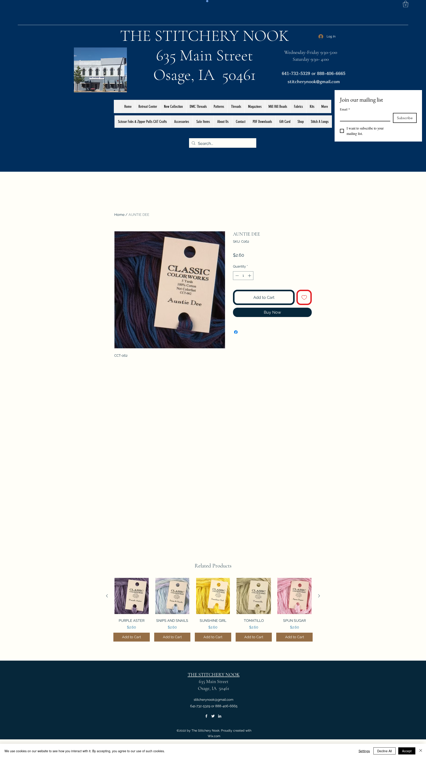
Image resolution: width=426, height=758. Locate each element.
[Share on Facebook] (236, 332)
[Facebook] (206, 716)
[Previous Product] (107, 596)
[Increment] (250, 276)
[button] (405, 4)
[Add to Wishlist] (304, 297)
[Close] (420, 750)
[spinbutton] (243, 276)
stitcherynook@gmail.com (314, 81)
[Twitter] (213, 716)
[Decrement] (237, 276)
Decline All (384, 751)
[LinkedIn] (219, 716)
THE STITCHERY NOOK (204, 35)
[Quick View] (131, 596)
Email (345, 109)
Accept (407, 751)
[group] (213, 610)
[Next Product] (319, 596)
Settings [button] (364, 751)
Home (119, 215)
